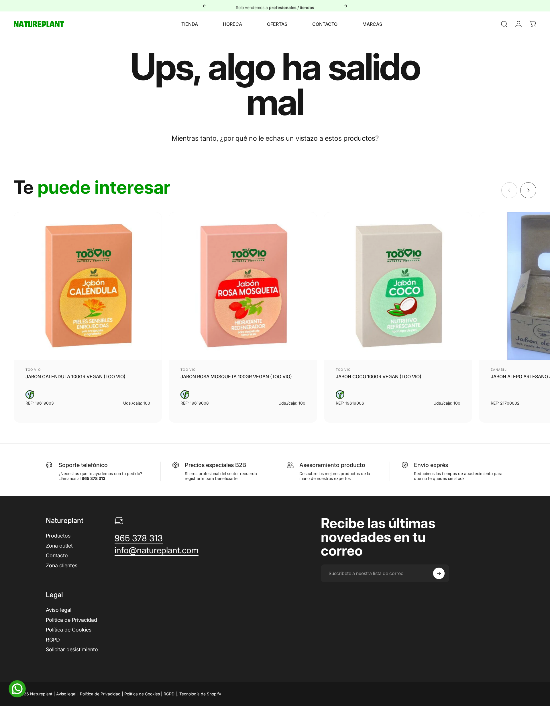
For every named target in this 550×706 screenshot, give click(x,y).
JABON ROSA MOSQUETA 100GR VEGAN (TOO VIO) (236, 376)
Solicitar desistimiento (72, 649)
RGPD (53, 640)
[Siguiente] (345, 5)
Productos (58, 536)
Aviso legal (58, 610)
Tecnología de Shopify (200, 693)
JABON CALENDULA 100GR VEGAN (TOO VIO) (75, 376)
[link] (139, 538)
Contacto (57, 555)
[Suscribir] (439, 573)
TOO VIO (33, 370)
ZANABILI (499, 370)
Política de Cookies (68, 630)
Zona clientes (61, 565)
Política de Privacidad (71, 620)
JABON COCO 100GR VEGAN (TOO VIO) (378, 376)
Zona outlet (59, 546)
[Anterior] (204, 5)
